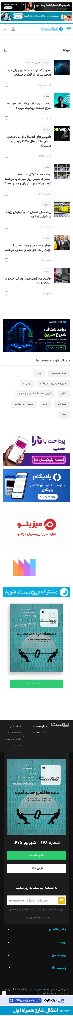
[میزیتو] (36, 529)
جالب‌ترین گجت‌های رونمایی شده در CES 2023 (27, 281)
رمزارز (38, 373)
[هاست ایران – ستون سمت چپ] (36, 335)
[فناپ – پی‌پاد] (36, 485)
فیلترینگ (62, 404)
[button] (69, 28)
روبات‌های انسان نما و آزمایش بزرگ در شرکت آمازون (28, 214)
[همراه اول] (36, 1010)
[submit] (61, 900)
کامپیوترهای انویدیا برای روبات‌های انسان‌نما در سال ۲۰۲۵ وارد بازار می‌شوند (29, 141)
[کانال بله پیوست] (36, 16)
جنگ (64, 414)
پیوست (36, 989)
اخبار (47, 271)
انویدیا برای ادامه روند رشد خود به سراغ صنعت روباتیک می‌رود (29, 106)
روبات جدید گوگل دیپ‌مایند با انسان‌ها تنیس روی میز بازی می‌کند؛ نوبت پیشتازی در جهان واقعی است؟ (27, 179)
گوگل (64, 394)
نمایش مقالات (36, 869)
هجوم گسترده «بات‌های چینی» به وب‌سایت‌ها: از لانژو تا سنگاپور (29, 72)
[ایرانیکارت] (36, 1000)
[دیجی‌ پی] (36, 6)
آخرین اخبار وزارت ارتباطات (53, 383)
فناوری (46, 63)
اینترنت (26, 383)
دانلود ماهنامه (36, 855)
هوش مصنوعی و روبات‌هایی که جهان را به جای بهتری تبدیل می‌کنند (28, 248)
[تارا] (36, 449)
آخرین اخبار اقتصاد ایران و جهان (35, 394)
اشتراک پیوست (36, 684)
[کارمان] (36, 567)
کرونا (45, 404)
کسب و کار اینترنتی (23, 404)
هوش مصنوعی (34, 63)
